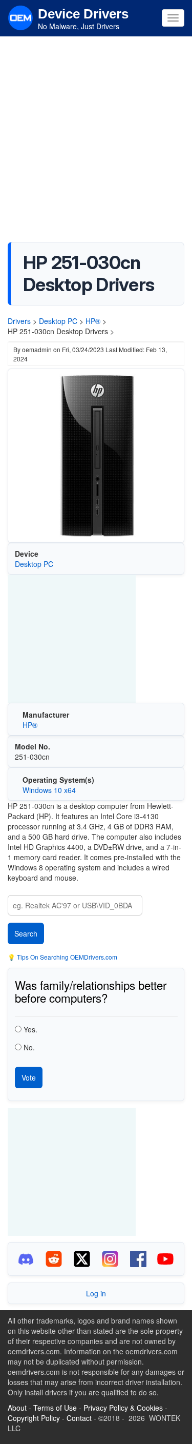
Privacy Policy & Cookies (123, 1407)
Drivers (19, 321)
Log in (96, 1293)
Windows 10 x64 (49, 790)
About (17, 1407)
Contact (79, 1418)
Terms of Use (55, 1407)
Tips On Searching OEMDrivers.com (66, 956)
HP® (93, 321)
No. (29, 1047)
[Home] (20, 17)
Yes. (30, 1029)
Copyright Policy (34, 1418)
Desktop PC (58, 321)
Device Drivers (83, 14)
